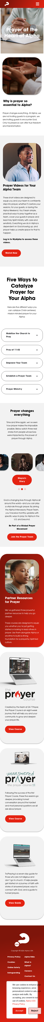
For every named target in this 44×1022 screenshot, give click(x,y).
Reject (34, 1011)
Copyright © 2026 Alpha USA (22, 951)
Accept (19, 1011)
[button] (19, 489)
